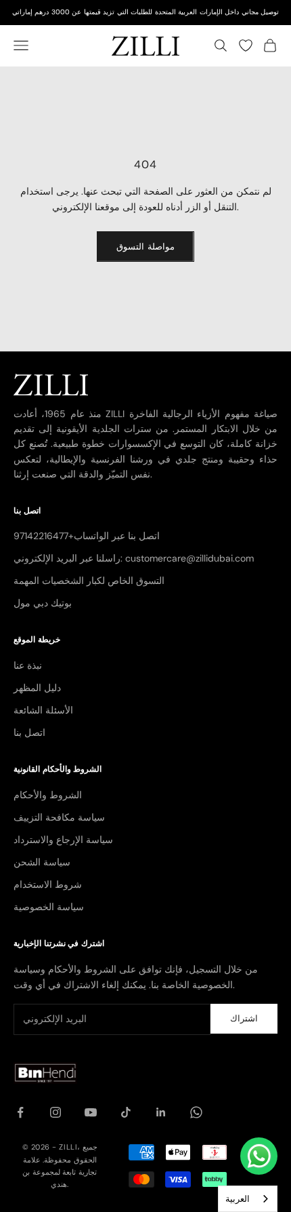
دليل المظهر (37, 688)
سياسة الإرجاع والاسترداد (63, 840)
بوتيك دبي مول (43, 603)
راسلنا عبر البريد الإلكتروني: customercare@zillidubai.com (134, 558)
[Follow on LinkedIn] (161, 1112)
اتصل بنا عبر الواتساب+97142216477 (87, 536)
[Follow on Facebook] (20, 1112)
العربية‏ (237, 1199)
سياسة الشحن (42, 862)
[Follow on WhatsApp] (196, 1112)
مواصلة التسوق (145, 246)
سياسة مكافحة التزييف (59, 817)
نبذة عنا (28, 665)
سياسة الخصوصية (49, 907)
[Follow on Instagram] (55, 1112)
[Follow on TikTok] (126, 1112)
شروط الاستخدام (48, 884)
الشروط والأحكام (48, 795)
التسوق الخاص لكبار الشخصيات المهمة (89, 580)
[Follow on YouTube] (90, 1112)
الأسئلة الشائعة (43, 710)
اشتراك (244, 1018)
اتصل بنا (29, 732)
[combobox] (247, 1199)
